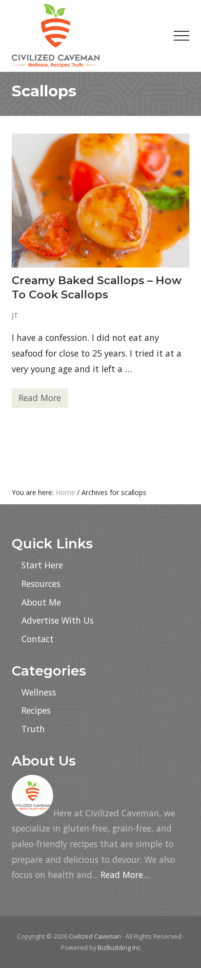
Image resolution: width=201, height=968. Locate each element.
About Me (41, 602)
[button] (181, 35)
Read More (40, 400)
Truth (33, 729)
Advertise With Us (57, 620)
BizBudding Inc (119, 947)
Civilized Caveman (95, 936)
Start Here (42, 565)
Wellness (38, 692)
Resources (40, 583)
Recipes (36, 710)
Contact (37, 639)
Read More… (125, 874)
